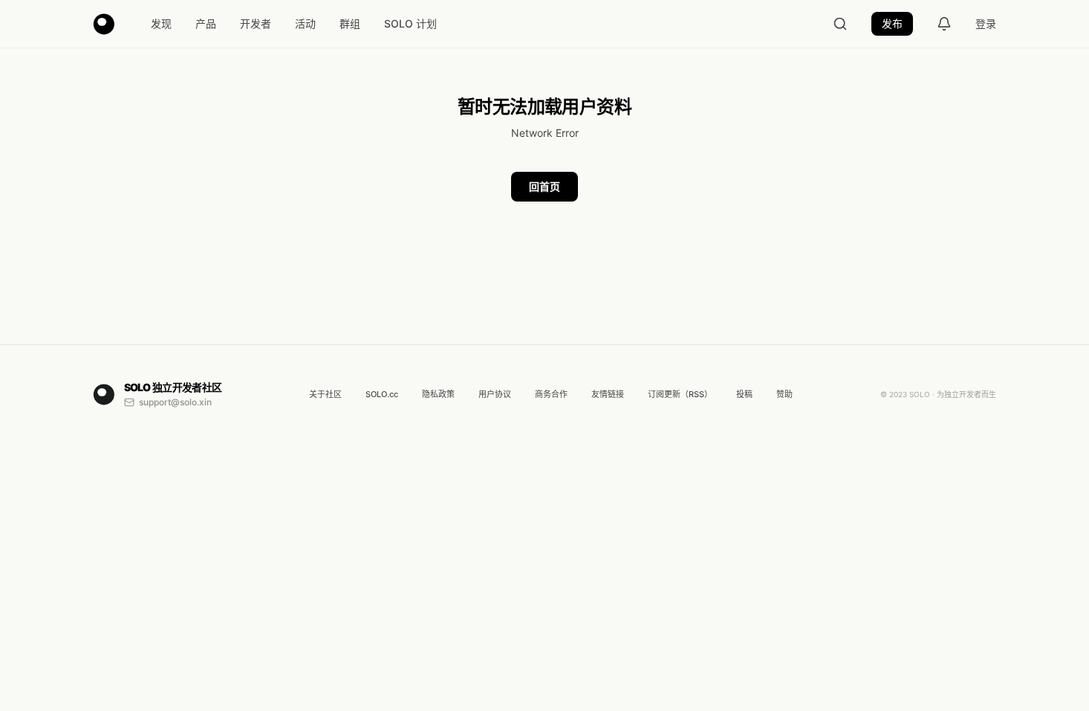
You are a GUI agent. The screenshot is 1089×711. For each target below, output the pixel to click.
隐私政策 (438, 394)
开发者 (255, 23)
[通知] (944, 23)
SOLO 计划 (410, 23)
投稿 (744, 394)
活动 (305, 23)
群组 (349, 23)
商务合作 (551, 394)
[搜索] (840, 23)
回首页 (544, 186)
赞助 (784, 394)
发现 (161, 23)
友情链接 (607, 394)
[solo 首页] (104, 24)
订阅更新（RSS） (680, 394)
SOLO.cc (381, 394)
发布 (892, 23)
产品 (205, 23)
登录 (985, 23)
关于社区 (325, 394)
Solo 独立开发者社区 (173, 387)
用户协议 (494, 394)
